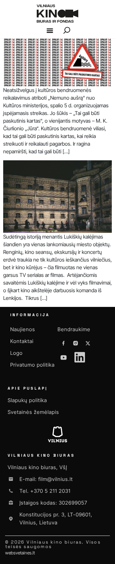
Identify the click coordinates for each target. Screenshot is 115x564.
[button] (50, 30)
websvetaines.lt (20, 552)
